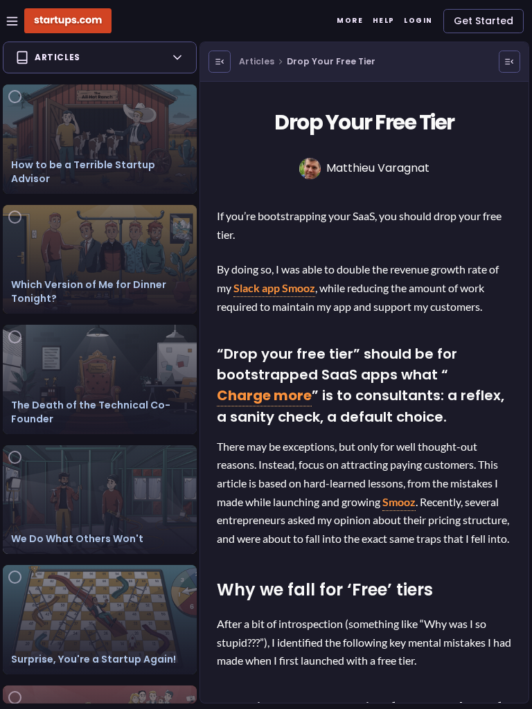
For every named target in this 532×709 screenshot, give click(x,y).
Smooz (399, 501)
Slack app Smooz (274, 287)
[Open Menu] (220, 62)
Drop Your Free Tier (331, 61)
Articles (256, 61)
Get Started (483, 21)
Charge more (264, 395)
